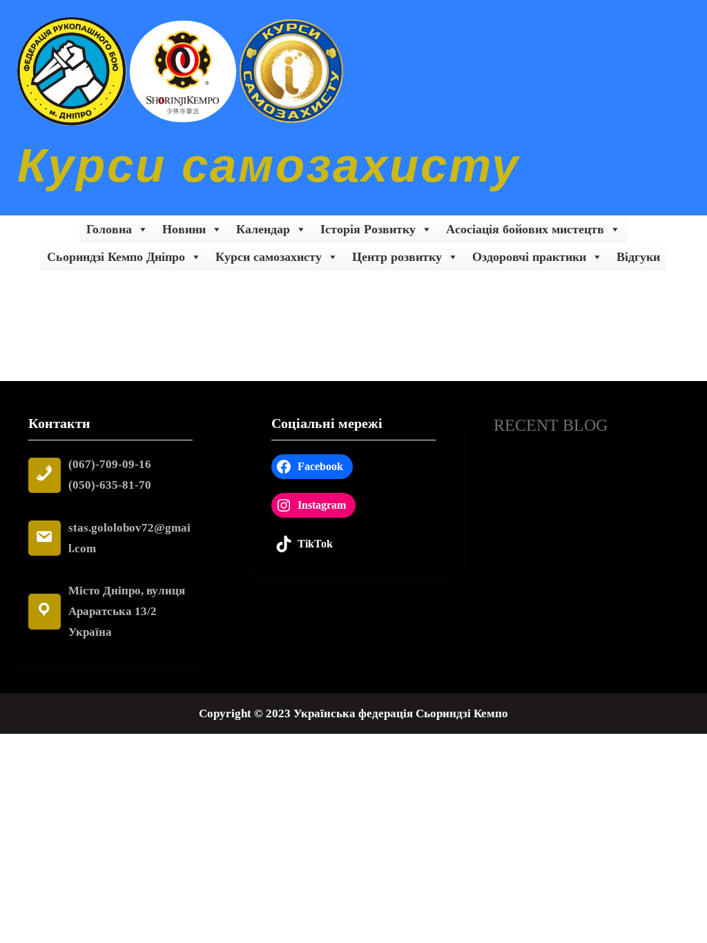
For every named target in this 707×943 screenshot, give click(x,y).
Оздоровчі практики (529, 257)
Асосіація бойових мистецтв (525, 229)
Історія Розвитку (368, 229)
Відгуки (638, 257)
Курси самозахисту (268, 165)
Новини (184, 229)
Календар (263, 229)
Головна (109, 229)
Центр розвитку (397, 257)
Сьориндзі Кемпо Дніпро (116, 257)
